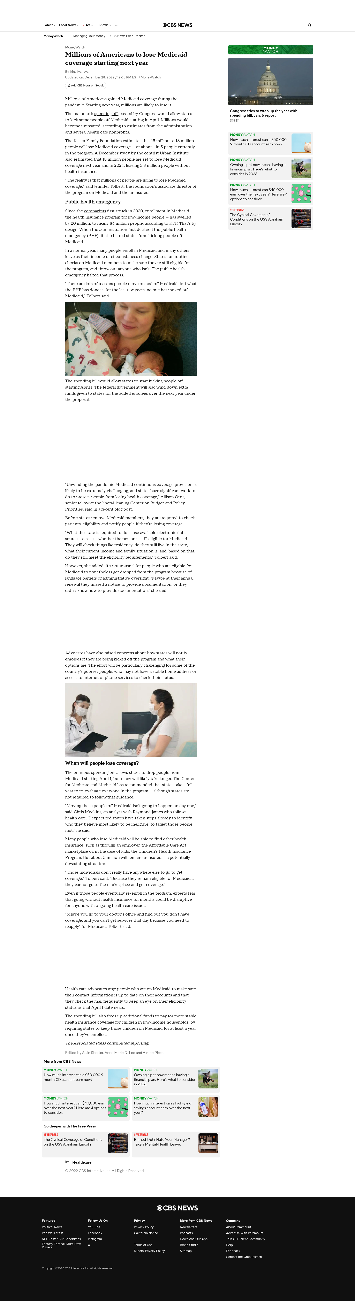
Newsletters (188, 1227)
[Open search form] (309, 25)
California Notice (146, 1233)
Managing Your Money (89, 36)
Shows (104, 25)
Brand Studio (189, 1245)
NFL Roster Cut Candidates (61, 1239)
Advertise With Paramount (244, 1233)
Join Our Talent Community (245, 1239)
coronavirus (95, 211)
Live (87, 25)
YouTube (94, 1227)
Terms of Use (143, 1245)
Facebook (95, 1233)
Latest (48, 25)
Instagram (95, 1239)
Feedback (233, 1251)
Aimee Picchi (153, 1052)
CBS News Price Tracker (127, 36)
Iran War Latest (52, 1233)
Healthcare (81, 1162)
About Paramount (238, 1227)
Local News (68, 25)
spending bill (106, 113)
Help (229, 1245)
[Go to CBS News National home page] (177, 25)
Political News (52, 1227)
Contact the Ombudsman (244, 1256)
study (124, 153)
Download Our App (193, 1239)
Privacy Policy (144, 1227)
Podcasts (186, 1233)
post (127, 509)
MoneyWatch (53, 36)
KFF (173, 223)
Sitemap (186, 1251)
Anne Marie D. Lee (120, 1052)
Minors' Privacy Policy (149, 1251)
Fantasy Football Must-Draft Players (61, 1245)
